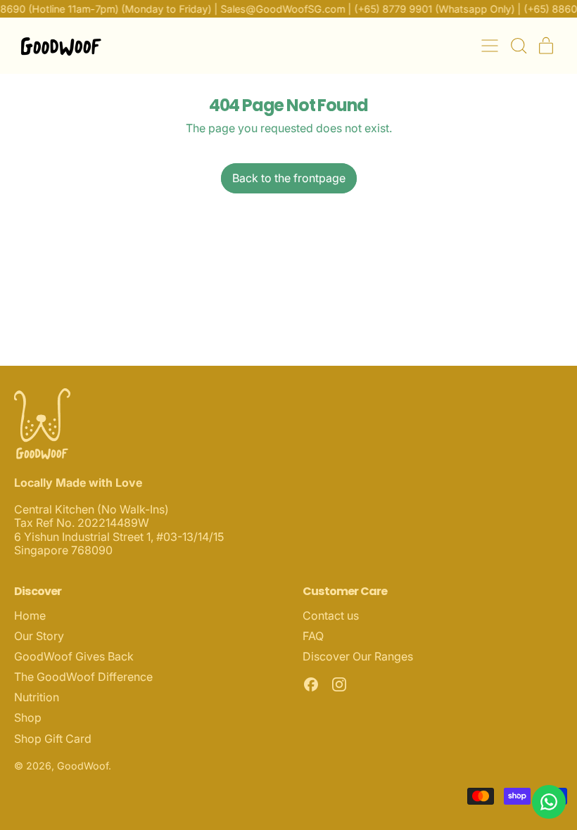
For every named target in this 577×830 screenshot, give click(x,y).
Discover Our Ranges (358, 656)
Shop (28, 717)
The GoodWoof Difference (83, 677)
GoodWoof (82, 766)
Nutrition (36, 697)
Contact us (331, 615)
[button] (518, 46)
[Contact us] (549, 802)
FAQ (313, 636)
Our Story (39, 636)
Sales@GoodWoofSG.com (279, 9)
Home (30, 615)
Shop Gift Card (52, 739)
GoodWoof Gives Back (74, 656)
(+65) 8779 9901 (390, 9)
